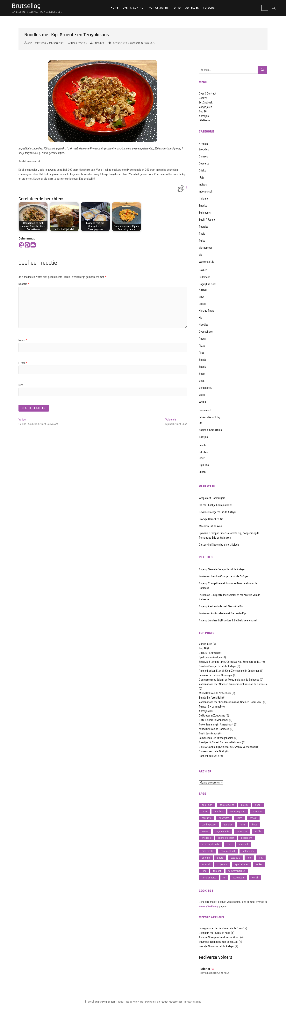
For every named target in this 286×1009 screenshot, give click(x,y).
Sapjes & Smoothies (210, 430)
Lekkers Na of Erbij (209, 417)
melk (229, 844)
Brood (202, 304)
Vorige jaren (158, 8)
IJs (200, 423)
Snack (202, 366)
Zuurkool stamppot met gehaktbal (218, 942)
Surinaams (205, 212)
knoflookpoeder (226, 837)
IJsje (201, 177)
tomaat (217, 870)
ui (224, 877)
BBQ (201, 297)
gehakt (253, 817)
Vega (201, 381)
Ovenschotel (206, 331)
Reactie (23, 284)
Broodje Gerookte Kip (211, 519)
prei (249, 857)
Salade (202, 359)
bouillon (218, 811)
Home (114, 8)
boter (204, 811)
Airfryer (203, 290)
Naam (22, 340)
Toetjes (203, 437)
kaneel (205, 831)
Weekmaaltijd (206, 261)
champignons (237, 811)
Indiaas (203, 184)
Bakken (203, 270)
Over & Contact (134, 8)
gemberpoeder (209, 824)
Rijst (201, 352)
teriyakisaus (147, 43)
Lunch (202, 445)
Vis (200, 254)
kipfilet (258, 831)
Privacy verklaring (192, 1001)
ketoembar (242, 831)
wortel (255, 877)
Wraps (202, 402)
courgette (206, 817)
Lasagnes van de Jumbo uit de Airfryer (220, 928)
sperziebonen (241, 864)
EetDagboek (206, 102)
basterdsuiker (227, 804)
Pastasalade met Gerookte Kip (225, 606)
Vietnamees (205, 247)
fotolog (209, 8)
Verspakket (205, 388)
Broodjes (204, 149)
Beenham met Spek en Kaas (214, 933)
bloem (244, 804)
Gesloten (228, 824)
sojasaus (222, 864)
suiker (259, 864)
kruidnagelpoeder (210, 844)
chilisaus (257, 811)
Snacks (203, 205)
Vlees (202, 395)
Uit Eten (203, 452)
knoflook (206, 837)
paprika (206, 857)
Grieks (202, 170)
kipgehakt (135, 43)
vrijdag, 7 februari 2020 (51, 43)
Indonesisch (205, 191)
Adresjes (192, 8)
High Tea (204, 465)
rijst (261, 857)
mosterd (243, 844)
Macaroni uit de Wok (210, 526)
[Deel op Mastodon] (21, 245)
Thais (202, 233)
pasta (220, 857)
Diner (201, 458)
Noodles (99, 43)
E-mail (22, 363)
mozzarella (207, 851)
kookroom (246, 837)
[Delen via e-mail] (33, 245)
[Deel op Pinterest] (27, 245)
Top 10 (177, 8)
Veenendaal (238, 877)
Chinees (203, 156)
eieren (239, 817)
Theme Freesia (123, 1001)
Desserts (204, 163)
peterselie (235, 857)
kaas (254, 824)
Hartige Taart (206, 310)
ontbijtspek (248, 851)
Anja (29, 43)
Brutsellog (26, 6)
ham (242, 824)
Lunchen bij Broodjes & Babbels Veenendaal (232, 620)
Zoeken (203, 98)
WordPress (137, 1001)
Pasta (202, 338)
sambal (206, 864)
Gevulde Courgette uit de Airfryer (217, 512)
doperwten (224, 817)
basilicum (207, 804)
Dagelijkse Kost (208, 284)
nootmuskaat (228, 851)
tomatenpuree (209, 877)
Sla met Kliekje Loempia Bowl (215, 505)
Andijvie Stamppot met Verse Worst (219, 937)
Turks (202, 240)
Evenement (205, 410)
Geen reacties (78, 43)
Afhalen (203, 144)
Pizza (202, 345)
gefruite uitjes (121, 43)
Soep (202, 374)
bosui (258, 804)
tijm (204, 870)
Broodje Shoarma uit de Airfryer (216, 946)
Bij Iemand (204, 277)
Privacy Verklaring (208, 906)
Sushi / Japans (207, 219)
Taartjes (203, 226)
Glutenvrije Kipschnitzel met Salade (219, 544)
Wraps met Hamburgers (212, 498)
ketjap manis (222, 831)
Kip (200, 317)
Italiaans (204, 198)
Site (20, 385)
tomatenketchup (236, 870)
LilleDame (204, 120)
